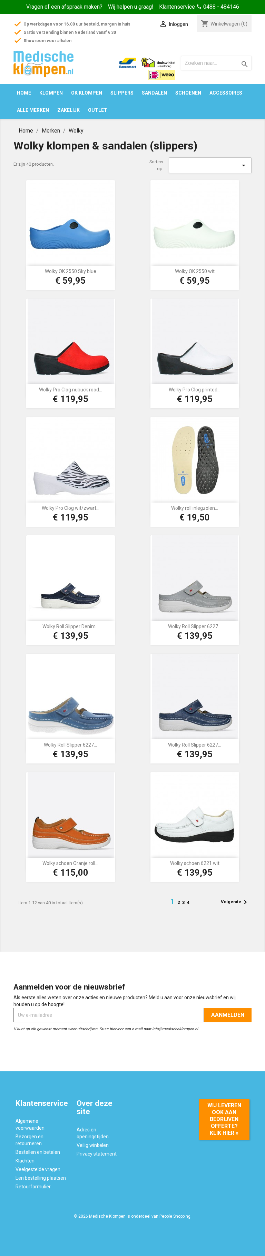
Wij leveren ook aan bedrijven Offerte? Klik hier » (224, 1119)
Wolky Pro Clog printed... (194, 389)
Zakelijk (68, 110)
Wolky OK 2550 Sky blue (70, 271)
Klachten (25, 1160)
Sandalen (154, 93)
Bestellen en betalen (38, 1152)
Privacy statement (97, 1154)
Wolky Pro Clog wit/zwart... (70, 508)
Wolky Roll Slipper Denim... (70, 626)
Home (24, 93)
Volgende (235, 902)
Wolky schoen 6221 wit (194, 863)
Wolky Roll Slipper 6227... (194, 626)
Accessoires (225, 93)
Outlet (97, 110)
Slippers (122, 93)
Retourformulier (33, 1186)
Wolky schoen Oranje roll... (70, 863)
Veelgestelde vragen (38, 1169)
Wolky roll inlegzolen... (194, 508)
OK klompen (86, 93)
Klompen (51, 93)
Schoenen (188, 93)
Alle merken (33, 110)
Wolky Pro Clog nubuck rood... (70, 389)
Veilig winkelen (93, 1145)
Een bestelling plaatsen (41, 1178)
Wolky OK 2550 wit (195, 271)
